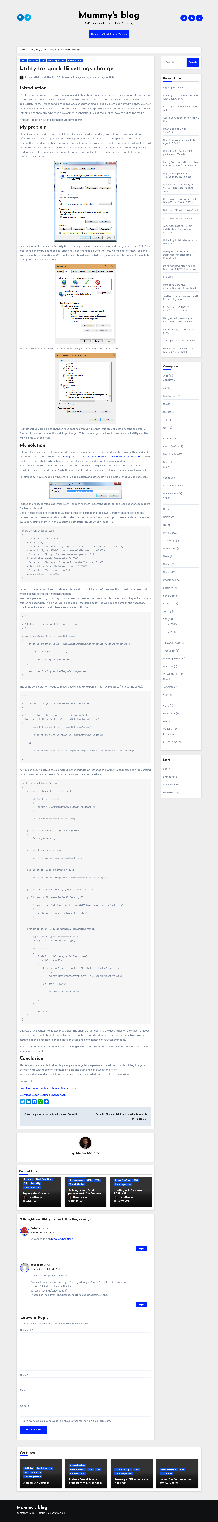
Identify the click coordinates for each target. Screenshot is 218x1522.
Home (94, 34)
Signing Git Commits (36, 1193)
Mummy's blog (109, 15)
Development (76, 1180)
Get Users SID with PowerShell (180, 210)
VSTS (166, 705)
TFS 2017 (168, 632)
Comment (26, 1330)
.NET (23, 60)
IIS (164, 524)
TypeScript (169, 650)
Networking (169, 548)
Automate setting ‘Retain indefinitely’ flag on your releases (177, 229)
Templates (169, 687)
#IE (72, 77)
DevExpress (169, 396)
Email (24, 1390)
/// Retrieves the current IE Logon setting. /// (50, 626)
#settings (100, 77)
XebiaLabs (169, 729)
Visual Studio (75, 60)
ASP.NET (168, 380)
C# (43, 60)
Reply (141, 1248)
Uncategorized (56, 60)
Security (35, 1183)
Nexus (166, 564)
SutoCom (36, 1228)
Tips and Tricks (171, 642)
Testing (167, 611)
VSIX (165, 694)
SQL (89, 1180)
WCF (165, 427)
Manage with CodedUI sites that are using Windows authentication (101, 456)
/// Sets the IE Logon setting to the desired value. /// (56, 705)
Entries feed (170, 776)
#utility (110, 77)
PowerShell (169, 580)
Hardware (168, 517)
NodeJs (167, 572)
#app (67, 77)
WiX (165, 721)
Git (25, 1183)
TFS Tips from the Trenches (179, 340)
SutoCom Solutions (62, 1239)
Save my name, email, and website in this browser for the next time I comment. (67, 1420)
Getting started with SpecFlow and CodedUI (52, 1114)
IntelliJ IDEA (170, 532)
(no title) (168, 277)
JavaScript (169, 540)
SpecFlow (168, 603)
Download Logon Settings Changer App (43, 1094)
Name (24, 1375)
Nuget (166, 679)
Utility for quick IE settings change (67, 69)
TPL (165, 419)
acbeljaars (37, 1264)
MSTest (167, 412)
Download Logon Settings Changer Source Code (48, 1087)
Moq (165, 404)
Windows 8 (169, 713)
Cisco (166, 462)
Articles (33, 60)
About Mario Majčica (114, 34)
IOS (165, 467)
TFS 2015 (168, 624)
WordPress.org (171, 792)
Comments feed (172, 784)
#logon (79, 77)
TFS (97, 1180)
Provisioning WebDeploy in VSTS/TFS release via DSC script (178, 188)
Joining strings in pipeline (178, 218)
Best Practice (43, 1179)
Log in (166, 768)
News (166, 556)
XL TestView (170, 742)
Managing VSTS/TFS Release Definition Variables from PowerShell (179, 254)
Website (24, 1405)
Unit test (168, 666)
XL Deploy (168, 734)
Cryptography (171, 485)
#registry (89, 77)
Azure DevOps (122, 1180)
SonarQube (169, 595)
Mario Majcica (36, 77)
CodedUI (168, 477)
